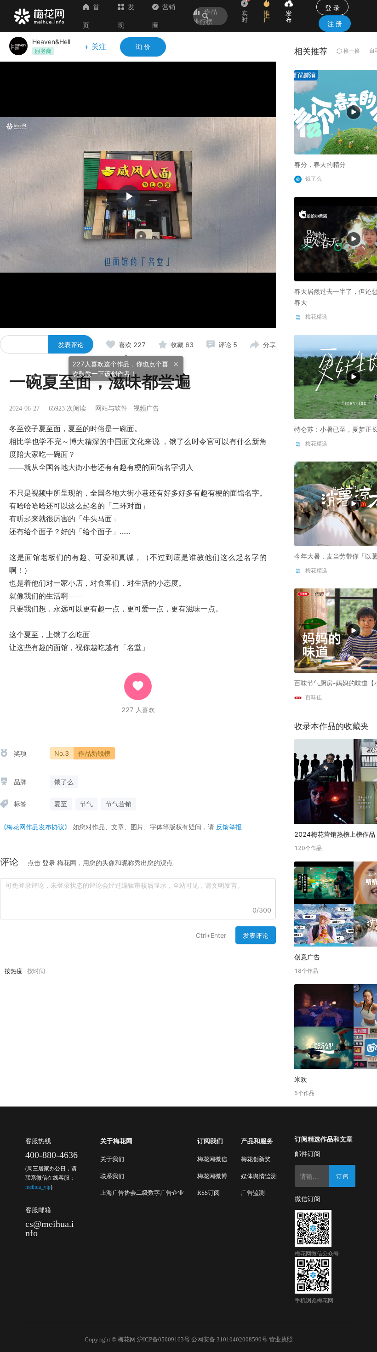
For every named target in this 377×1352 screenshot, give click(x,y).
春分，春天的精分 (320, 164)
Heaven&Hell (51, 42)
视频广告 (146, 408)
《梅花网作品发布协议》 (35, 827)
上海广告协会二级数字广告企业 (142, 1192)
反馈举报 (229, 827)
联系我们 (112, 1176)
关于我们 (112, 1159)
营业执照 (281, 1339)
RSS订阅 (208, 1192)
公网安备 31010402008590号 (229, 1339)
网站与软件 (111, 408)
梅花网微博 (212, 1176)
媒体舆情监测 (259, 1176)
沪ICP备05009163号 (163, 1339)
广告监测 (253, 1192)
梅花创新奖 (256, 1159)
